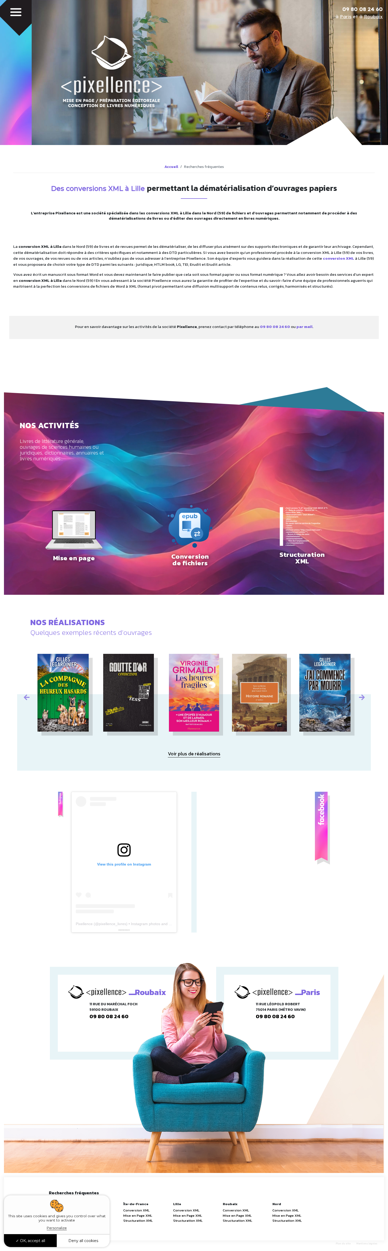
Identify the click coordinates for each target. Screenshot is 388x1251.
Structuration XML (302, 557)
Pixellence (84, 924)
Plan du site (343, 1243)
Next (361, 696)
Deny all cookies (83, 1240)
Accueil (171, 167)
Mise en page (74, 558)
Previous (26, 696)
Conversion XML (136, 1210)
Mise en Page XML (137, 1215)
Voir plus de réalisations (194, 753)
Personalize (57, 1228)
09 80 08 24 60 (362, 9)
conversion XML (338, 258)
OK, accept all (32, 1240)
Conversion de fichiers (190, 559)
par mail (304, 326)
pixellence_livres (112, 924)
